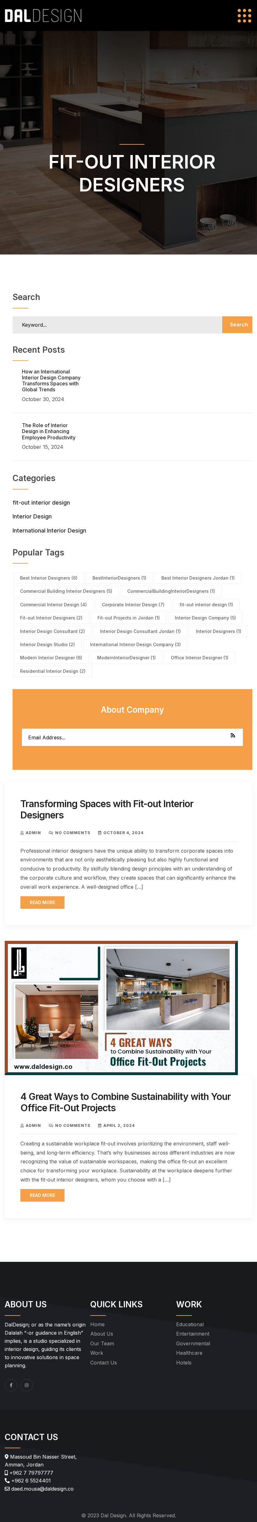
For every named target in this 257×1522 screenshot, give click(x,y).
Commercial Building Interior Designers (66, 591)
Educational (190, 1324)
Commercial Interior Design (53, 604)
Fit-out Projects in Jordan (128, 617)
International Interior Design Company (135, 644)
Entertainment (192, 1334)
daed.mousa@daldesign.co (42, 1489)
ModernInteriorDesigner (126, 657)
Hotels (183, 1362)
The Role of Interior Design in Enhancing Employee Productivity (49, 431)
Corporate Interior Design (133, 604)
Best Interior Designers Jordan (198, 578)
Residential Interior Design (53, 671)
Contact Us (103, 1362)
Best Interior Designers (48, 578)
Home (97, 1324)
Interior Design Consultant (52, 631)
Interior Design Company (205, 617)
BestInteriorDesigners (119, 578)
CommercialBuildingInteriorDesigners (171, 591)
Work (96, 1353)
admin (33, 832)
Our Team (102, 1343)
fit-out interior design (41, 502)
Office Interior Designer (199, 657)
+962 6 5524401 (30, 1480)
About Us (101, 1334)
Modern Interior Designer (51, 657)
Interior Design (32, 516)
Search (239, 324)
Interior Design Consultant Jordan (140, 631)
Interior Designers (218, 631)
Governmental (193, 1343)
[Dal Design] (43, 15)
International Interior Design (49, 530)
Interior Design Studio (47, 644)
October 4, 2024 (123, 832)
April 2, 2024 (119, 1125)
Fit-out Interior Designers (51, 617)
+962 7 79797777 (30, 1473)
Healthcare (189, 1353)
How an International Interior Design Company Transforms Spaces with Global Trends (51, 380)
